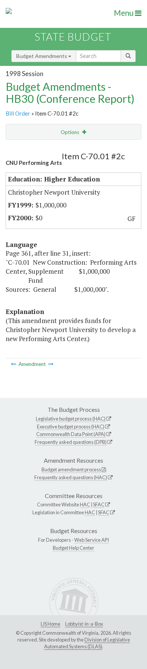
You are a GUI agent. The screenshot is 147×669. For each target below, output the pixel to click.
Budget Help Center (73, 548)
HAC (85, 504)
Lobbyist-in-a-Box (84, 624)
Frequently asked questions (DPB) (71, 442)
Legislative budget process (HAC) (71, 419)
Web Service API (91, 540)
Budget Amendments (42, 56)
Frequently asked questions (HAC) (70, 477)
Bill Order (18, 113)
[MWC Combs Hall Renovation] (51, 364)
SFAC (98, 504)
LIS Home (50, 624)
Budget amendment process (71, 469)
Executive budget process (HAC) (70, 427)
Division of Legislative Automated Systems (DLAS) (87, 643)
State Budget (73, 36)
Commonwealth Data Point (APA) (71, 434)
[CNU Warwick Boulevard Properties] (14, 364)
